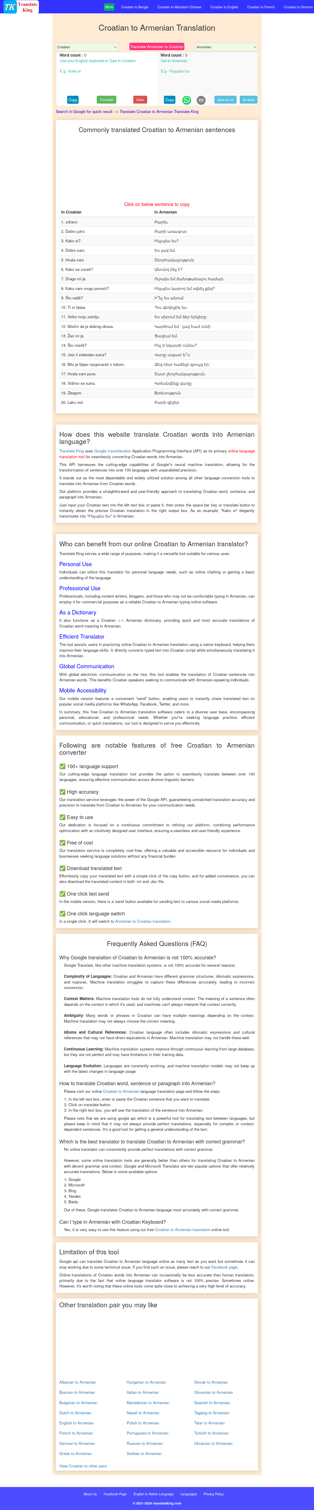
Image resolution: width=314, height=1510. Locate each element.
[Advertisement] (26, 106)
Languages (188, 1494)
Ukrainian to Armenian (213, 1443)
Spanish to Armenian (212, 1402)
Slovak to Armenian (211, 1382)
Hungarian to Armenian (146, 1382)
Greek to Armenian (75, 1453)
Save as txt (225, 99)
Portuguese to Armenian (147, 1433)
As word (248, 99)
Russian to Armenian (145, 1443)
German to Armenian (77, 1443)
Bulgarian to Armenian (78, 1402)
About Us (90, 1494)
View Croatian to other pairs (83, 1466)
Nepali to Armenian (143, 1412)
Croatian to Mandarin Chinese (179, 7)
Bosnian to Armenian (77, 1392)
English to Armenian (76, 1423)
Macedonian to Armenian (148, 1402)
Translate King (71, 451)
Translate (106, 99)
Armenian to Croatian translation (143, 921)
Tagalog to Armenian (211, 1412)
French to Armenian (76, 1433)
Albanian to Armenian (77, 1382)
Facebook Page (115, 1494)
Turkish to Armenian (211, 1433)
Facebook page (224, 1267)
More (109, 6)
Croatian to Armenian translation (182, 1229)
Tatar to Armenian (209, 1423)
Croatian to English (224, 7)
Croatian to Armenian (121, 1091)
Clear (140, 99)
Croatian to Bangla (134, 7)
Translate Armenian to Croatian (156, 46)
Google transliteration (112, 451)
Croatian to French (261, 7)
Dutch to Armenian (75, 1412)
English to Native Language (154, 1494)
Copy (73, 99)
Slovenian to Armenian (213, 1392)
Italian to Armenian (143, 1392)
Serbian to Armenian (144, 1453)
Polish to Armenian (143, 1423)
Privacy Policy (214, 1494)
